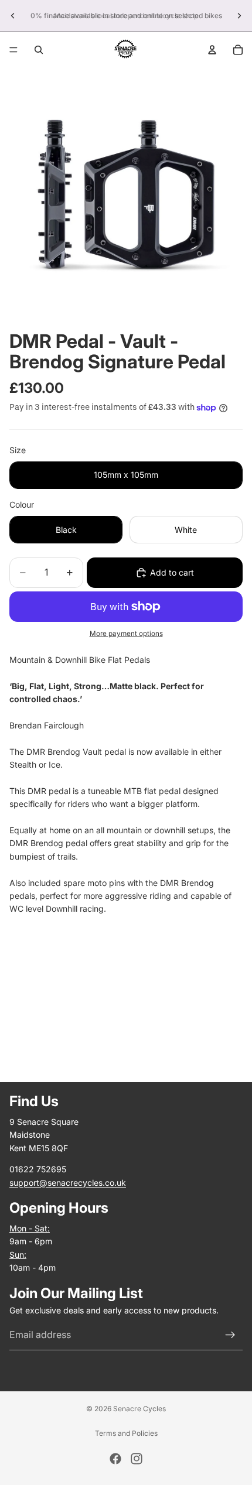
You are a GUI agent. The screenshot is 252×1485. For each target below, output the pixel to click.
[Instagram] (137, 1459)
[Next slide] (239, 16)
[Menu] (13, 49)
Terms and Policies (126, 1433)
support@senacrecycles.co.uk (67, 1183)
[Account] (212, 50)
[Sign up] (230, 1335)
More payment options (126, 633)
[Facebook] (115, 1459)
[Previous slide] (13, 16)
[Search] (39, 50)
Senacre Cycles (139, 1408)
